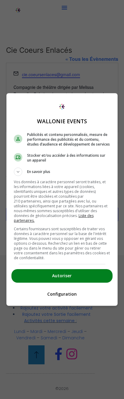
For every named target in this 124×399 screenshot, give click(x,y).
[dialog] (62, 199)
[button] (62, 172)
